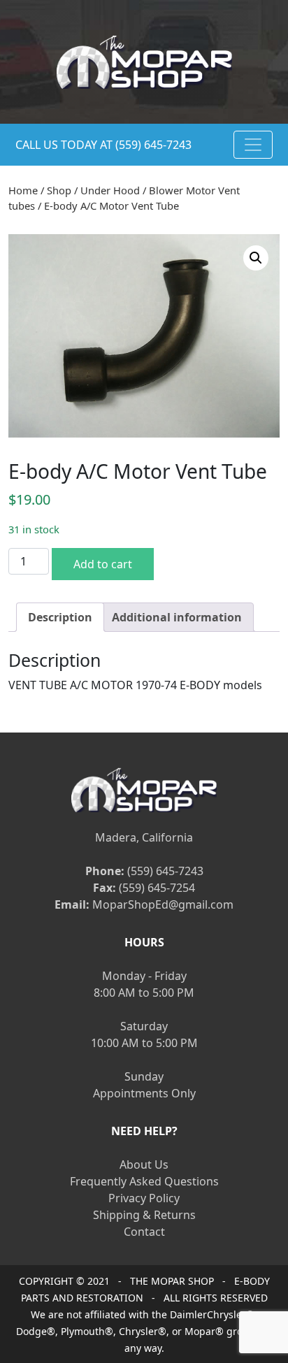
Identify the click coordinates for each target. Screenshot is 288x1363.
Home (23, 190)
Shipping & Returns (144, 1215)
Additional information (177, 617)
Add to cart (102, 564)
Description (60, 617)
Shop (59, 190)
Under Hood (110, 190)
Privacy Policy (144, 1198)
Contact (144, 1231)
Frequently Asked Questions (144, 1181)
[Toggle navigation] (253, 145)
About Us (144, 1164)
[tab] (60, 617)
